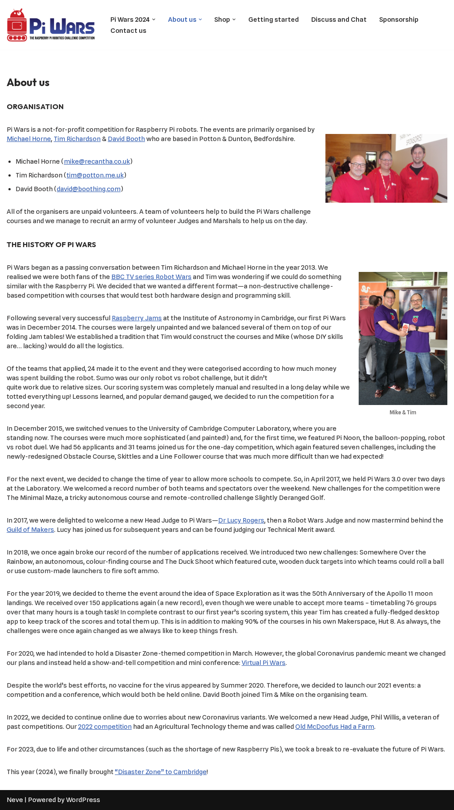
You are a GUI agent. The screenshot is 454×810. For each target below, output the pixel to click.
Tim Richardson (77, 139)
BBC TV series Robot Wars (151, 277)
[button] (154, 19)
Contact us (128, 31)
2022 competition (105, 727)
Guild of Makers (30, 530)
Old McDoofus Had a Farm (334, 727)
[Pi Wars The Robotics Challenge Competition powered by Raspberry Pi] (51, 25)
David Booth (126, 139)
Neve (15, 800)
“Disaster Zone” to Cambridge (161, 772)
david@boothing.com (89, 189)
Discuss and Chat (339, 20)
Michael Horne (29, 139)
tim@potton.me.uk (95, 175)
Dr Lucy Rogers (241, 520)
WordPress (83, 800)
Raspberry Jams (137, 318)
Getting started (273, 20)
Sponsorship (399, 20)
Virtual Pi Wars (264, 663)
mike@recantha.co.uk (97, 161)
